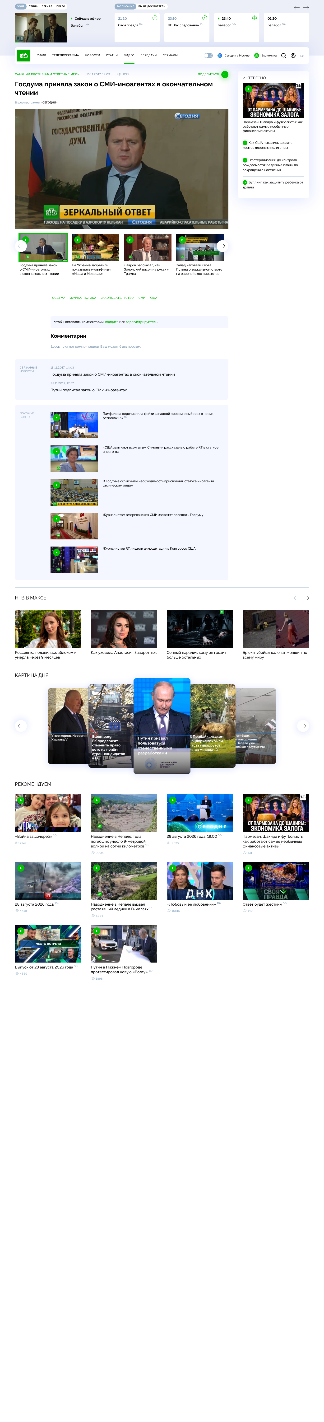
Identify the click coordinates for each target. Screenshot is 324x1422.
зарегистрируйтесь (141, 322)
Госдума (58, 297)
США (153, 297)
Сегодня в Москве (237, 55)
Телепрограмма (65, 55)
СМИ (142, 297)
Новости (92, 55)
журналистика (83, 297)
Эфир (41, 55)
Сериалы (170, 55)
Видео (129, 55)
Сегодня (49, 102)
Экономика (269, 55)
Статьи (112, 55)
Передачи (148, 55)
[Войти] (293, 55)
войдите (111, 322)
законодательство (117, 297)
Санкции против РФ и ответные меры (47, 74)
